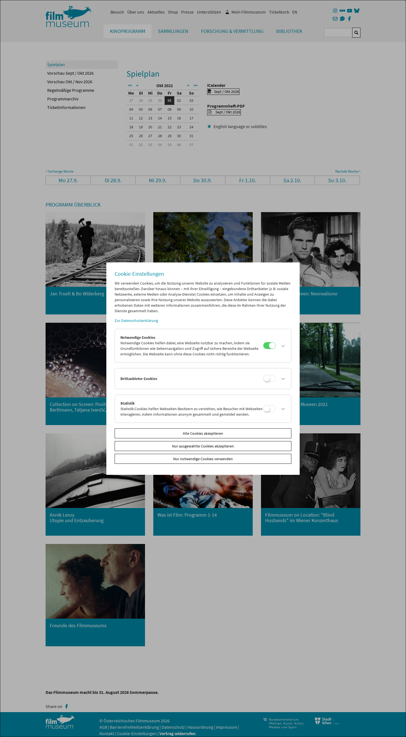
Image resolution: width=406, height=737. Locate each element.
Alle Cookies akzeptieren (203, 433)
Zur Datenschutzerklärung (136, 320)
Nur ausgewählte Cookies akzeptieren (203, 446)
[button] (282, 345)
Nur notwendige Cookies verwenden (203, 458)
